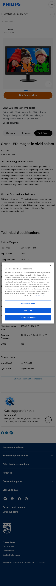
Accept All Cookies (28, 317)
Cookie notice (40, 296)
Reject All (28, 310)
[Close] (50, 265)
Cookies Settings (28, 303)
